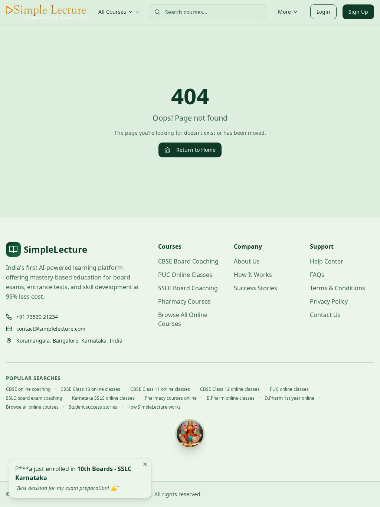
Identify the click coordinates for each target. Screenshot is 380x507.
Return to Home (196, 149)
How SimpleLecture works (154, 407)
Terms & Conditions (337, 288)
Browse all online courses (32, 407)
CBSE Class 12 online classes (230, 389)
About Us (247, 261)
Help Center (326, 261)
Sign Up (358, 11)
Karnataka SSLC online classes (103, 398)
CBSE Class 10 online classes (90, 389)
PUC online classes (289, 389)
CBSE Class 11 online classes (160, 389)
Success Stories (255, 288)
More (284, 11)
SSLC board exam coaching (34, 398)
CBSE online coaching (28, 389)
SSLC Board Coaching (188, 288)
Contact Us (325, 315)
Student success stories (93, 407)
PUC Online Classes (185, 275)
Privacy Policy (329, 301)
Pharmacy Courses (184, 301)
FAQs (317, 275)
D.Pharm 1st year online (289, 398)
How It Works (253, 275)
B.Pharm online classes (231, 398)
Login (323, 11)
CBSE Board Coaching (188, 261)
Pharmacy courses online (171, 398)
